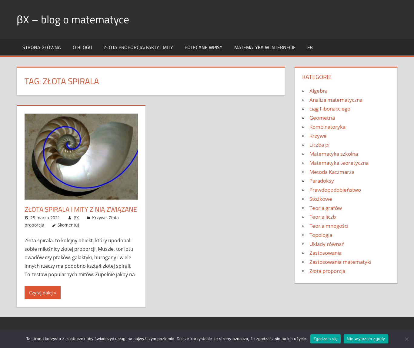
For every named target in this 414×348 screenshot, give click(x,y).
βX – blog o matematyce (73, 19)
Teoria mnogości (328, 225)
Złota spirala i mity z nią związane (81, 209)
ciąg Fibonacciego (329, 108)
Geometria (322, 117)
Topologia (320, 234)
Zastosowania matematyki (340, 261)
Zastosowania (325, 252)
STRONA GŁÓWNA (41, 47)
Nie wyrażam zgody (366, 338)
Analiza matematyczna (335, 99)
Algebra (318, 90)
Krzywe (99, 217)
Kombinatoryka (327, 126)
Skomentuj (68, 225)
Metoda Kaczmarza (331, 171)
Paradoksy (321, 180)
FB (310, 47)
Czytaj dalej (41, 293)
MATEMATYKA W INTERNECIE (265, 47)
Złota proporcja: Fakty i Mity (138, 47)
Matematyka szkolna (333, 153)
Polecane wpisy (203, 47)
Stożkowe (320, 198)
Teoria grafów (325, 207)
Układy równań (327, 243)
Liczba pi (319, 144)
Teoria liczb (322, 216)
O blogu (82, 47)
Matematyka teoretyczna (339, 162)
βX (76, 217)
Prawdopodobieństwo (335, 189)
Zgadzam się (325, 338)
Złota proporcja (327, 270)
